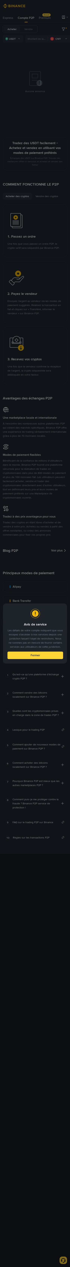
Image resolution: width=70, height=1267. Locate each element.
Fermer (35, 655)
